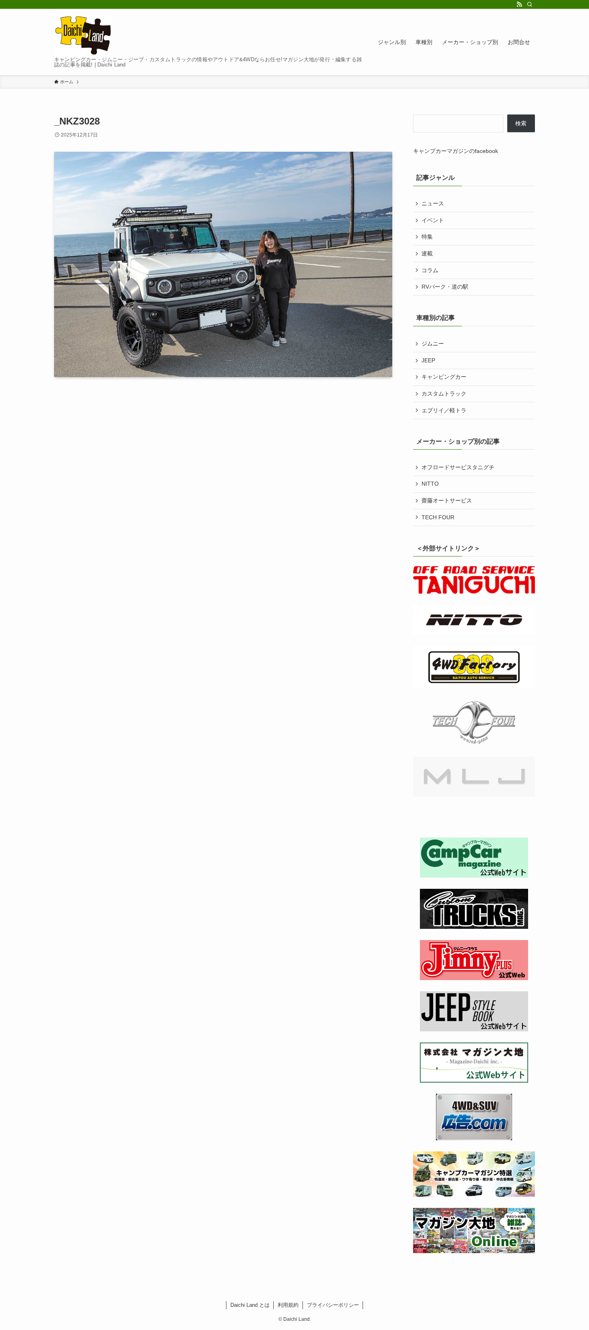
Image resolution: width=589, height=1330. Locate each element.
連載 (427, 253)
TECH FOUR (438, 517)
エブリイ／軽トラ (444, 410)
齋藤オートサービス (447, 500)
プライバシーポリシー (333, 1305)
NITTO (430, 483)
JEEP (428, 360)
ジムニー (433, 343)
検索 (520, 123)
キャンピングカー (444, 377)
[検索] (529, 4)
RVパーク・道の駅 (445, 286)
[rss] (519, 4)
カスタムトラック (444, 393)
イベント (433, 220)
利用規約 (288, 1305)
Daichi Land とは (250, 1305)
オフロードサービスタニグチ (458, 467)
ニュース (433, 203)
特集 (427, 236)
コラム (430, 270)
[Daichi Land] (83, 35)
